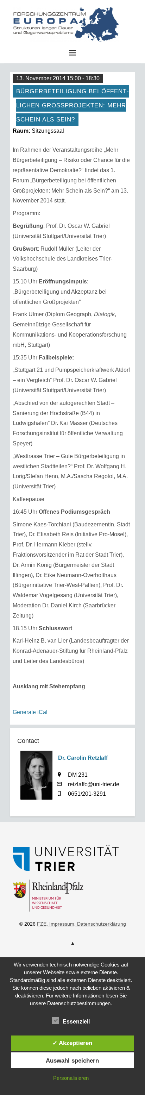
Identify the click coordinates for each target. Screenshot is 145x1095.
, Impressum (60, 924)
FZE (125, 21)
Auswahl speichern (72, 1060)
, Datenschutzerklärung (100, 924)
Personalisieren (71, 1078)
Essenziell (76, 1022)
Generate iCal (30, 712)
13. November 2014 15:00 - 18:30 (58, 78)
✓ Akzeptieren (72, 1043)
